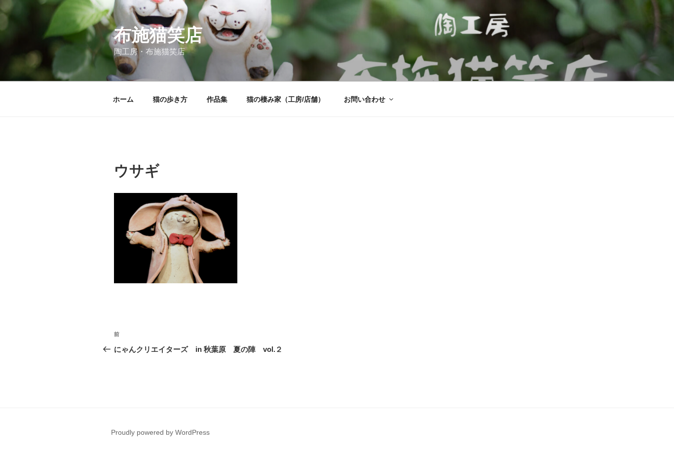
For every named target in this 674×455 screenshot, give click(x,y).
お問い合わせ (364, 99)
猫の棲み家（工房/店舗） (286, 99)
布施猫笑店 (158, 35)
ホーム (123, 99)
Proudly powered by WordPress (160, 432)
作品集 (217, 99)
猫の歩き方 (170, 99)
